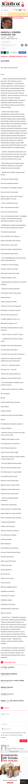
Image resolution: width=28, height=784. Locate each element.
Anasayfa (4, 37)
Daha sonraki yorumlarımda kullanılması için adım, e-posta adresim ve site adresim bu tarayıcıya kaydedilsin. (13, 735)
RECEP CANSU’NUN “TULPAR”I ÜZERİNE (12, 680)
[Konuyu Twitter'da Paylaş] (5, 52)
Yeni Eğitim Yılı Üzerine (7, 694)
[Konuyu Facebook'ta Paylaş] (2, 52)
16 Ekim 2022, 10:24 (13, 747)
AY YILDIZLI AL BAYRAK (7, 667)
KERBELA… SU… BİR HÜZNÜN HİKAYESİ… (12, 701)
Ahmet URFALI (18, 18)
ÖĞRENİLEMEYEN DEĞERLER (9, 674)
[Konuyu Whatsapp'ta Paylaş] (7, 52)
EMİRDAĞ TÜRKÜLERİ (7, 687)
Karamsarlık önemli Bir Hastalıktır (17, 14)
